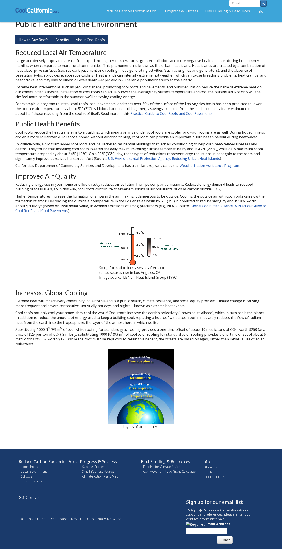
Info (259, 11)
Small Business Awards (98, 471)
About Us (211, 467)
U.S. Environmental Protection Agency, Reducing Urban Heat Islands (164, 158)
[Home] (39, 10)
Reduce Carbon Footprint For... (132, 10)
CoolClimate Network (104, 518)
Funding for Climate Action (161, 467)
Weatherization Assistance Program (209, 165)
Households (29, 467)
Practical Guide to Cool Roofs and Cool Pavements (171, 113)
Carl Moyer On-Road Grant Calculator (169, 471)
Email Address (218, 523)
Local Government (34, 471)
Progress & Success (181, 10)
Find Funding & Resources (227, 10)
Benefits (62, 39)
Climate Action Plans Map (100, 476)
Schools (26, 476)
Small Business (31, 481)
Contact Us (37, 498)
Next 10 (77, 518)
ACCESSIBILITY (214, 477)
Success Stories (93, 467)
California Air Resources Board (43, 518)
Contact (210, 472)
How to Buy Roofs (33, 39)
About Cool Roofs (90, 39)
